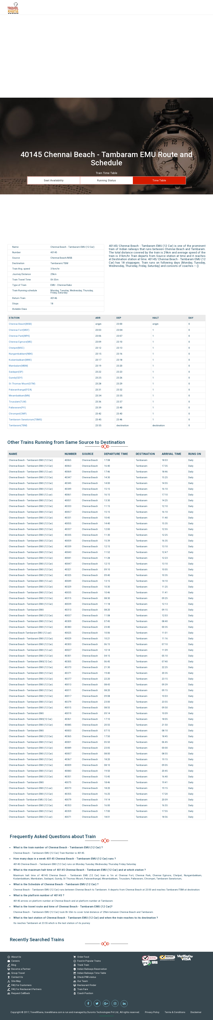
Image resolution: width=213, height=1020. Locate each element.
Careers (15, 961)
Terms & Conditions (175, 1012)
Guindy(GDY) (16, 377)
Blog (13, 965)
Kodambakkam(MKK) (20, 359)
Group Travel (17, 973)
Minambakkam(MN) (19, 395)
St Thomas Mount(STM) (22, 383)
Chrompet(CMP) (18, 413)
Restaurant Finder (86, 985)
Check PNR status (86, 977)
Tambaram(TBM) (18, 425)
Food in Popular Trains (88, 961)
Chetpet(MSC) (16, 347)
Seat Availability (54, 180)
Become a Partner (20, 969)
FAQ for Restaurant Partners (26, 989)
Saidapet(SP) (16, 371)
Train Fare (82, 989)
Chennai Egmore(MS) (20, 341)
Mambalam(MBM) (18, 365)
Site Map (15, 981)
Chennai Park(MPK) (19, 336)
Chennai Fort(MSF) (19, 330)
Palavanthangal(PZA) (20, 389)
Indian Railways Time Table (91, 973)
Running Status (106, 180)
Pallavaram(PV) (17, 407)
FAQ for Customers (21, 985)
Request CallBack (20, 993)
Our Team (82, 981)
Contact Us (16, 977)
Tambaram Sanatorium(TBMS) (25, 419)
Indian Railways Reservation (91, 969)
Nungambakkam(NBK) (21, 353)
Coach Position (84, 993)
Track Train (82, 965)
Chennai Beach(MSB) (20, 324)
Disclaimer (196, 1012)
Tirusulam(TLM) (17, 401)
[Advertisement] (93, 22)
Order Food (82, 957)
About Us (15, 957)
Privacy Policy (152, 1012)
